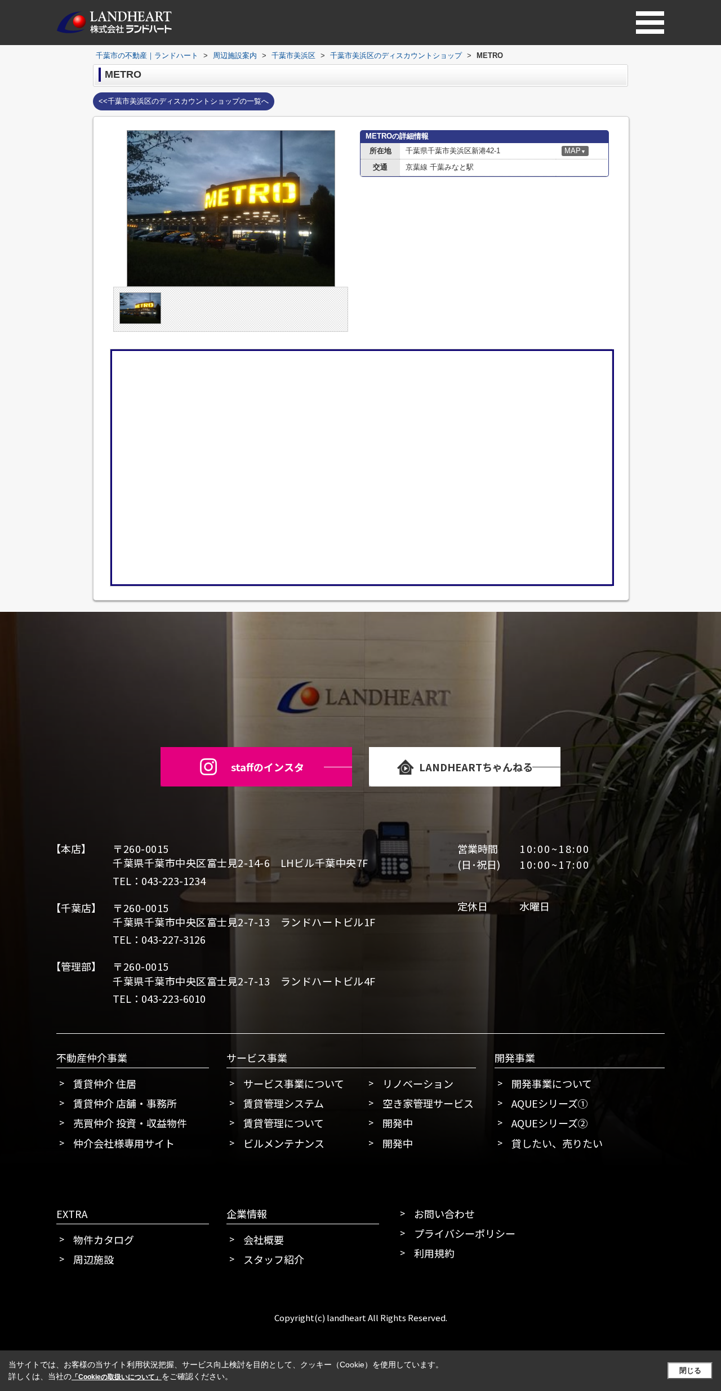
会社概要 (263, 1239)
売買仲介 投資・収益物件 (130, 1123)
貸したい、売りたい (557, 1143)
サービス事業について (293, 1083)
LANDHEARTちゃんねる (476, 766)
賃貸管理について (283, 1123)
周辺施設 (93, 1259)
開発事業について (551, 1083)
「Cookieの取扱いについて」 (117, 1377)
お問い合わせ (444, 1213)
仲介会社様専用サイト (124, 1143)
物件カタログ (103, 1239)
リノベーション (417, 1083)
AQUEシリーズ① (549, 1103)
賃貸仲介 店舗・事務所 (125, 1103)
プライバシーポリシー (464, 1233)
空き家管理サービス (428, 1103)
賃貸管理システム (283, 1103)
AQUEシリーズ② (549, 1123)
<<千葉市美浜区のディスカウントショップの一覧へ (184, 101)
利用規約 (434, 1253)
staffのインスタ (267, 766)
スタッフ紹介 (273, 1259)
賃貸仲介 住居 (104, 1083)
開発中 (397, 1123)
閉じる (690, 1370)
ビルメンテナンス (283, 1143)
